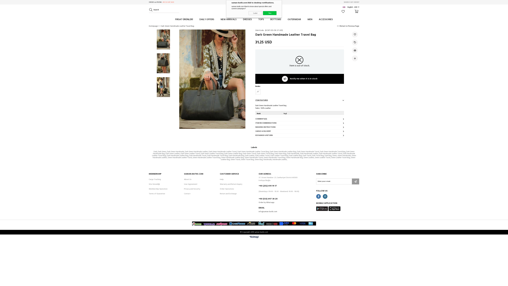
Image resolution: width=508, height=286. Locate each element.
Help (222, 179)
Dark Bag (328, 155)
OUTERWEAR (294, 19)
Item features (261, 100)
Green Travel (235, 159)
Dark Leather (249, 155)
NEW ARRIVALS (229, 19)
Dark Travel (307, 155)
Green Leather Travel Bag (340, 157)
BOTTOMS (275, 19)
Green (334, 155)
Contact (187, 194)
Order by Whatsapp (266, 202)
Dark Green (162, 151)
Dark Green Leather (172, 153)
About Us (187, 179)
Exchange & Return (264, 135)
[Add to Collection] (355, 42)
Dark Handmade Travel (197, 155)
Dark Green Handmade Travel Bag (332, 151)
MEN (309, 19)
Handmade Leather (280, 159)
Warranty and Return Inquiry (231, 184)
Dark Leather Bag (295, 155)
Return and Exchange (228, 194)
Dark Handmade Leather (309, 153)
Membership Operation (158, 189)
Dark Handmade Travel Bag (217, 155)
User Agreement (190, 184)
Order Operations (227, 189)
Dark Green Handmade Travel (308, 151)
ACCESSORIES (326, 19)
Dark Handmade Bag (236, 155)
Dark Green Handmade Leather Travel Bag (253, 151)
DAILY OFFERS (206, 19)
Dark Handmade (293, 153)
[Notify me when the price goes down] (355, 58)
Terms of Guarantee (157, 194)
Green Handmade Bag (294, 157)
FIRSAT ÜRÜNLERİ (184, 19)
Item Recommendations (265, 123)
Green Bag (259, 159)
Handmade (267, 159)
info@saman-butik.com (268, 211)
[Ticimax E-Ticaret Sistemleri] (254, 237)
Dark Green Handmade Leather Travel (223, 151)
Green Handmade (344, 155)
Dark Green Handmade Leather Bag (283, 151)
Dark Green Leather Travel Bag (212, 153)
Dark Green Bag (280, 153)
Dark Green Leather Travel (190, 153)
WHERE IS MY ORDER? (351, 2)
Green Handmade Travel (254, 157)
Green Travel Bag (247, 159)
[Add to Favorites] (355, 34)
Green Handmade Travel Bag (274, 157)
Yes (269, 13)
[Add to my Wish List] (355, 50)
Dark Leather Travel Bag (279, 155)
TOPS (261, 19)
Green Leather (309, 157)
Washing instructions (265, 127)
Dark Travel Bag (318, 155)
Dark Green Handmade (175, 151)
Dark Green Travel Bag (265, 153)
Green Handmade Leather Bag (232, 157)
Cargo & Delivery (263, 131)
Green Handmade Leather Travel (180, 157)
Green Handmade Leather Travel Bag (206, 157)
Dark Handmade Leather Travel (330, 153)
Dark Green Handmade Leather (196, 151)
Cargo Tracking (155, 179)
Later (255, 13)
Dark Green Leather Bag (233, 153)
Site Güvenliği (154, 184)
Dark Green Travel (249, 153)
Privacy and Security (192, 189)
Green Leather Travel (322, 157)
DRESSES (247, 19)
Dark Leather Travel (262, 155)
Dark (155, 151)
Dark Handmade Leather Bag (177, 155)
